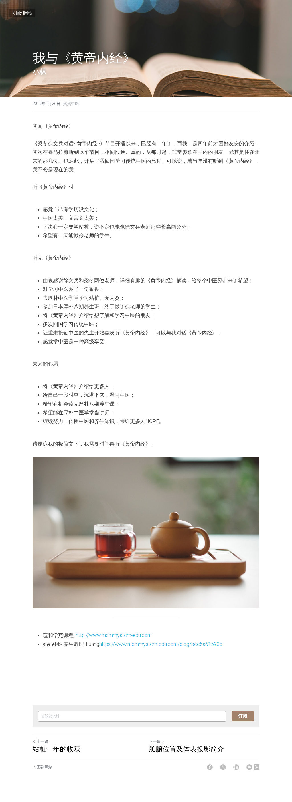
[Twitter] (223, 767)
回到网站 (24, 13)
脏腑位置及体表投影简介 (186, 749)
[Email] (249, 767)
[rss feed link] (256, 767)
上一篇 (42, 741)
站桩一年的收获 (56, 749)
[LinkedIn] (236, 767)
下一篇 (155, 741)
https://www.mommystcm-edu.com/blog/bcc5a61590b (160, 644)
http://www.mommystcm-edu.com (114, 635)
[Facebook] (210, 767)
